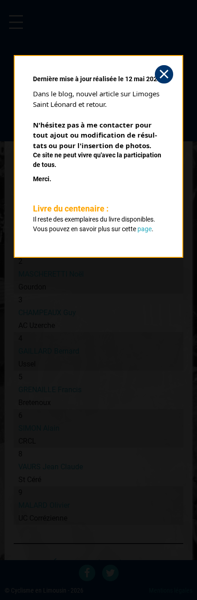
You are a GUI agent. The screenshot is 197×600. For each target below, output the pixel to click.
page (144, 229)
